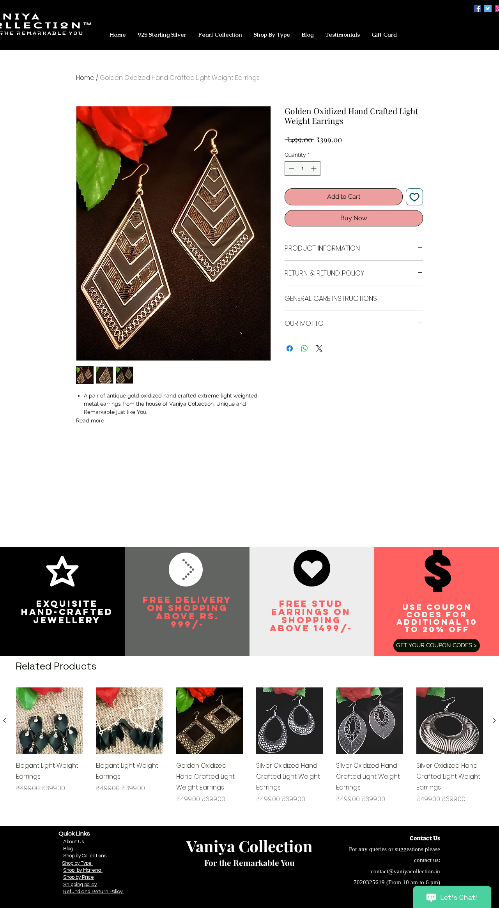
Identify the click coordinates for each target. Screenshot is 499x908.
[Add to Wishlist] (414, 196)
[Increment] (314, 168)
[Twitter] (488, 8)
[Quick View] (49, 720)
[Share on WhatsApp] (304, 348)
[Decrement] (291, 168)
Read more (90, 420)
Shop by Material (83, 870)
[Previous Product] (4, 720)
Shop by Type (77, 863)
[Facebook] (477, 8)
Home (85, 77)
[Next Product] (494, 720)
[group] (249, 745)
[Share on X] (319, 348)
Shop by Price (78, 877)
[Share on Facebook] (289, 348)
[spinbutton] (303, 168)
